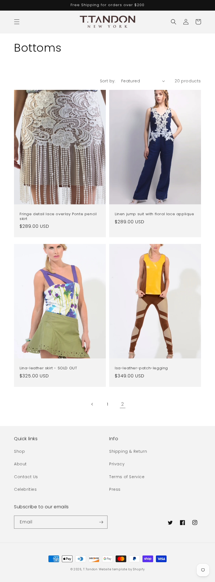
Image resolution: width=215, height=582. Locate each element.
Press (115, 489)
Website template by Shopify (122, 569)
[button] (17, 22)
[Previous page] (92, 404)
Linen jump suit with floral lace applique (154, 214)
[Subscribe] (101, 522)
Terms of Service (127, 477)
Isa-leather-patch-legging (141, 368)
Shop (19, 451)
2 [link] (122, 404)
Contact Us (26, 477)
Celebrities (25, 489)
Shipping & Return (128, 451)
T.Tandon (90, 569)
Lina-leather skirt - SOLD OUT (48, 368)
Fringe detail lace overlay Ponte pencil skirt (58, 216)
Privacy (117, 464)
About (20, 464)
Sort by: (108, 81)
